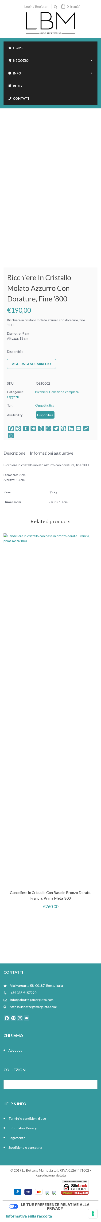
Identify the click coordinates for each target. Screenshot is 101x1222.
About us (15, 1050)
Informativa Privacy (22, 1128)
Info (17, 73)
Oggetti (13, 397)
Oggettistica (44, 405)
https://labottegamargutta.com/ (33, 1007)
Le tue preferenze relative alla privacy (55, 1206)
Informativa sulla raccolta (29, 1216)
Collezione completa (64, 392)
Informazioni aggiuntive (51, 453)
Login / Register (36, 6)
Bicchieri (41, 392)
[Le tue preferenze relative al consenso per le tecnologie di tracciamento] (92, 1213)
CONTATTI (22, 98)
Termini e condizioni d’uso (27, 1118)
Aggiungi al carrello (31, 364)
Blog (17, 86)
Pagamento (16, 1138)
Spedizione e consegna (25, 1147)
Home (18, 48)
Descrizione (15, 453)
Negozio (21, 60)
